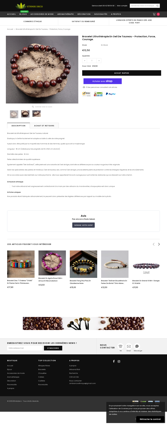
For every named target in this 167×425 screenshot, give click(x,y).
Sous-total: (86, 66)
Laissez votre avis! (83, 225)
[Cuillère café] (83, 323)
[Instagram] (119, 361)
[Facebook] (114, 361)
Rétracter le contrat (150, 419)
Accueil (10, 29)
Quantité (86, 56)
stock (84, 45)
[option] (32, 21)
